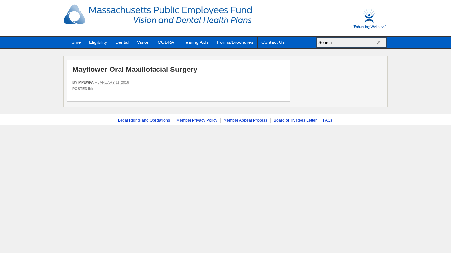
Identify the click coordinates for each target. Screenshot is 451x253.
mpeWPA (86, 82)
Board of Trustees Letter (295, 120)
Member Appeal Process (245, 120)
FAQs (327, 120)
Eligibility (98, 42)
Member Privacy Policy (196, 120)
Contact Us (273, 42)
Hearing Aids (195, 42)
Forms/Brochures (235, 42)
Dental (122, 42)
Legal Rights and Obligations (144, 120)
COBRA (166, 42)
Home (74, 42)
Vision (143, 42)
